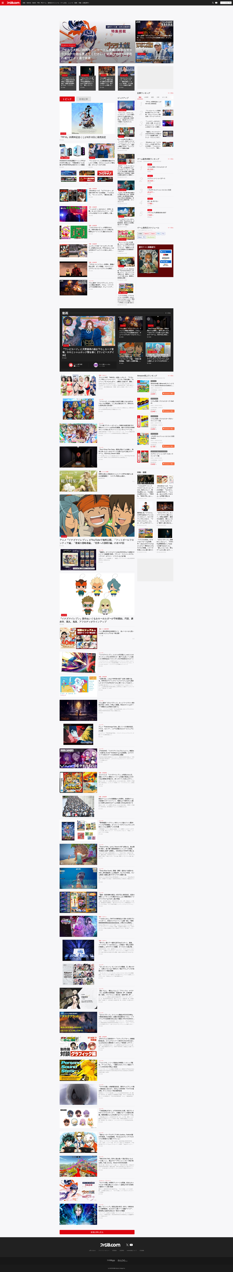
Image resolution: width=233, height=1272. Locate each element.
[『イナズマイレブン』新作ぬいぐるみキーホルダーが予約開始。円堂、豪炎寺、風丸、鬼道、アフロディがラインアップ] (97, 594)
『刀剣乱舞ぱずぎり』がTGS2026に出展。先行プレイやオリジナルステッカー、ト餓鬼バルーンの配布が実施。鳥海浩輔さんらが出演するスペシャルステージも (116, 1113)
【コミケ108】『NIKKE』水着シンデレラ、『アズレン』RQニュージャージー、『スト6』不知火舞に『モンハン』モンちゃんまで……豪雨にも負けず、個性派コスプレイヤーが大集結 (116, 379)
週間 (152, 97)
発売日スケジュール (53, 3)
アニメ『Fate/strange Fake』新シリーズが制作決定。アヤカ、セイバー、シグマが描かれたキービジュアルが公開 (116, 729)
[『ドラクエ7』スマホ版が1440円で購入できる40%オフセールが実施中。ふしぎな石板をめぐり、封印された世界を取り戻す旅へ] (78, 409)
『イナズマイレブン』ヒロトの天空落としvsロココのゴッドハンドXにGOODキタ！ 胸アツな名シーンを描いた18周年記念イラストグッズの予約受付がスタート (116, 657)
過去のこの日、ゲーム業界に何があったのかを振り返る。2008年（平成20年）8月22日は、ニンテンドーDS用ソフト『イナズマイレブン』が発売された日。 (117, 782)
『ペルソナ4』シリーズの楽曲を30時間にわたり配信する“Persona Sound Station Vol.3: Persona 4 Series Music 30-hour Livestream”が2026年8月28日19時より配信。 (116, 1070)
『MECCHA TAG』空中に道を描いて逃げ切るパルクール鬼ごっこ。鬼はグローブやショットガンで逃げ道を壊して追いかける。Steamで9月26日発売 (116, 1161)
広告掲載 (142, 1250)
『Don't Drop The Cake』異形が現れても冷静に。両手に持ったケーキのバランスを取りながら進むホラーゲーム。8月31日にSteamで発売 (158, 332)
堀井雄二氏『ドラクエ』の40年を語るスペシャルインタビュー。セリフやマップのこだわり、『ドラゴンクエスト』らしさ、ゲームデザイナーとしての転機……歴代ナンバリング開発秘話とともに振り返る (145, 518)
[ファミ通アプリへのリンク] (111, 1260)
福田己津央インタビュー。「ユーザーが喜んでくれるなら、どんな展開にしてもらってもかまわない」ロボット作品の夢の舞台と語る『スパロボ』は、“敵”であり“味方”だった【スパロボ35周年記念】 (154, 58)
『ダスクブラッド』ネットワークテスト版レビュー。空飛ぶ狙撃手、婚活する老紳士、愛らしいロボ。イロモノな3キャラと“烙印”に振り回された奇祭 (165, 518)
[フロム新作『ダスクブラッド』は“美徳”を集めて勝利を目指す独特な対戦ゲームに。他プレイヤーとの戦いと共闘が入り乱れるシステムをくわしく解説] (106, 71)
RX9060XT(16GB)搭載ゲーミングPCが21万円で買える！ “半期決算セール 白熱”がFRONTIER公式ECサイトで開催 (72, 163)
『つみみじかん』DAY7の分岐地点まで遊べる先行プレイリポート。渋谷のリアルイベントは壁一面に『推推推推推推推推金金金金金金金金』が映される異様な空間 (116, 921)
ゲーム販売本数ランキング (148, 159)
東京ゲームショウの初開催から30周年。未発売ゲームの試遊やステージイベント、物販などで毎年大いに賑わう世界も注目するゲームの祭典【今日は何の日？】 (116, 801)
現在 (140, 97)
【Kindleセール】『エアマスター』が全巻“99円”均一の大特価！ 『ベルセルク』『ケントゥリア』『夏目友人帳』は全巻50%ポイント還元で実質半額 (101, 193)
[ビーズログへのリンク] (122, 1260)
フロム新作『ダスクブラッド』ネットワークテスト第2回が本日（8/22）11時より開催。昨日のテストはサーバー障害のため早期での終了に (116, 705)
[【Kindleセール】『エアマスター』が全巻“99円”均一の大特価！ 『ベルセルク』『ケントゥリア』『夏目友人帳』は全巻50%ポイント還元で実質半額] (73, 195)
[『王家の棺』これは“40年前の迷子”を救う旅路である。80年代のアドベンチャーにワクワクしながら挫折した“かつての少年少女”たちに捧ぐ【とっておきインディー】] (158, 349)
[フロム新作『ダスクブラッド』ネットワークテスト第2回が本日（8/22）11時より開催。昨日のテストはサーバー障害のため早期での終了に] (78, 710)
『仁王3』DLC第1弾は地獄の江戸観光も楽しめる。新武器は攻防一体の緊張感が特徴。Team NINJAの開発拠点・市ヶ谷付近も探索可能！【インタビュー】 (126, 197)
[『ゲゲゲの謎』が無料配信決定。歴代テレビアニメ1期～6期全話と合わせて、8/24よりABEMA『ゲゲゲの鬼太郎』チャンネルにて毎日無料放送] (78, 1094)
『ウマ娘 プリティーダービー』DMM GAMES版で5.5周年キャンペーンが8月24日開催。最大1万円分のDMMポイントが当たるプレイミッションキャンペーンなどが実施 (116, 427)
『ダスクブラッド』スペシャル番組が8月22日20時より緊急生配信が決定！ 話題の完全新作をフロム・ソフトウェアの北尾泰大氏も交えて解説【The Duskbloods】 (68, 81)
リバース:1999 (104, 471)
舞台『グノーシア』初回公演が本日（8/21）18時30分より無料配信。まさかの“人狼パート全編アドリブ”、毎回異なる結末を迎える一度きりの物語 (116, 1209)
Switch (34, 3)
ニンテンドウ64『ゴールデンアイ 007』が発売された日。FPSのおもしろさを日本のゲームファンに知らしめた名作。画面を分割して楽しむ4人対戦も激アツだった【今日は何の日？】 (101, 248)
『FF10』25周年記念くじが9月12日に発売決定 (83, 137)
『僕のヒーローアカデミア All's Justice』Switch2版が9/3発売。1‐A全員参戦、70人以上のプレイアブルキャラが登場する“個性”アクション (116, 1137)
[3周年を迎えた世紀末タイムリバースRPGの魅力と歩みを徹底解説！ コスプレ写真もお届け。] (78, 481)
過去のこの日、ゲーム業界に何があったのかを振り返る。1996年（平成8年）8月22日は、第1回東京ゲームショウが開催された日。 (117, 805)
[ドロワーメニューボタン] (2, 2)
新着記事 (83, 99)
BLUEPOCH (102, 478)
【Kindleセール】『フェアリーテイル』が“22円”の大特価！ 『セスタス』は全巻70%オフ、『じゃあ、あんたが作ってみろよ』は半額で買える (165, 491)
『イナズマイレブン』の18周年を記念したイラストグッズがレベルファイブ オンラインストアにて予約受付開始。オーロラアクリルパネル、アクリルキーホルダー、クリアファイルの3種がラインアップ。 (116, 662)
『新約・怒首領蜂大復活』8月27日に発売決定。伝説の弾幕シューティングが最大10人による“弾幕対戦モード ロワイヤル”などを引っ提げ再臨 (117, 897)
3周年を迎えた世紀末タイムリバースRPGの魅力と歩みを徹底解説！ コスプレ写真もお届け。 (116, 475)
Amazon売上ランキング (147, 375)
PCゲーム (44, 3)
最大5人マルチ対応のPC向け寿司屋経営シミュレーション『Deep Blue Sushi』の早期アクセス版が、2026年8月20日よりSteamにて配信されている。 (117, 878)
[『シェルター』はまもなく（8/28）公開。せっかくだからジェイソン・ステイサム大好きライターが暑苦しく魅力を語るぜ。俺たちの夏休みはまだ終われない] (73, 214)
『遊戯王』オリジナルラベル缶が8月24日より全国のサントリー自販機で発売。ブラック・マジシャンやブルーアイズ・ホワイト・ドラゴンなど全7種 (153, 134)
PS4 (163, 233)
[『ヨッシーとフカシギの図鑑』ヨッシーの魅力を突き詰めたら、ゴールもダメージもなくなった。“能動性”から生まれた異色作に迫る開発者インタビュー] (126, 235)
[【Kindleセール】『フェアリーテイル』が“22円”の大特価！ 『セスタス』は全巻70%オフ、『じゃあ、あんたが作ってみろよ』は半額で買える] (165, 479)
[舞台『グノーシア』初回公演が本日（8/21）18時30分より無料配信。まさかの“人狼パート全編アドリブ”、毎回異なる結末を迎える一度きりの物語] (78, 1214)
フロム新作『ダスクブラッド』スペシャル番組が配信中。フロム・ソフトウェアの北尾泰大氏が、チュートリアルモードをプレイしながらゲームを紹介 (154, 37)
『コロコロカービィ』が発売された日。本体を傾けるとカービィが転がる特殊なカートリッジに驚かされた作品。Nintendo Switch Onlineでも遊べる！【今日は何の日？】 (101, 229)
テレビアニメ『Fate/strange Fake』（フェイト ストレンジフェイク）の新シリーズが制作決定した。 (116, 733)
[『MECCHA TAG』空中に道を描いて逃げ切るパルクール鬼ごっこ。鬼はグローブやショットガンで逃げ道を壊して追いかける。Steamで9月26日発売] (78, 1166)
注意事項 (122, 1250)
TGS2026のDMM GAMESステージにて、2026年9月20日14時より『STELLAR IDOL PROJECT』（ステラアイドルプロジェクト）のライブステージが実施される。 (116, 758)
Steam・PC (141, 237)
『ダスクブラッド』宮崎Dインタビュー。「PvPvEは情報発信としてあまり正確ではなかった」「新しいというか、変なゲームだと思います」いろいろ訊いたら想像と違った (87, 81)
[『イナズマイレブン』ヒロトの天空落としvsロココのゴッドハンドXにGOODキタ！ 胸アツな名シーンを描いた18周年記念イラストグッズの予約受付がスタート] (78, 662)
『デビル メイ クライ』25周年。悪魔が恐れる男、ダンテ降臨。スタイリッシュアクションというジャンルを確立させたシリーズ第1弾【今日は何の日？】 (101, 266)
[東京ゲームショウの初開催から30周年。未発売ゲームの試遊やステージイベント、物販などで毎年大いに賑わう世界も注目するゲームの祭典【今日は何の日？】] (78, 806)
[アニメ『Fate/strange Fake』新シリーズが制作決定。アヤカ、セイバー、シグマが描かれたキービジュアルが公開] (78, 734)
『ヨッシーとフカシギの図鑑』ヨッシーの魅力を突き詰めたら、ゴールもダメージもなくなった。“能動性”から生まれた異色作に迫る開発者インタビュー (126, 246)
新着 (24, 3)
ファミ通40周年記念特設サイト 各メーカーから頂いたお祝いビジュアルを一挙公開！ (116, 632)
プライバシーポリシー (103, 1250)
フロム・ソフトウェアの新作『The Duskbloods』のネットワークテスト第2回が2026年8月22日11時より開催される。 (116, 709)
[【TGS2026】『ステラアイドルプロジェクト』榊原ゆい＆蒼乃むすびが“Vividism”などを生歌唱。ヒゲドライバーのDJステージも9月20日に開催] (78, 758)
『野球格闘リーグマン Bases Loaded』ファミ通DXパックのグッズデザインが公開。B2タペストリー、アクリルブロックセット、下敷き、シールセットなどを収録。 (116, 830)
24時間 (146, 97)
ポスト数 (164, 97)
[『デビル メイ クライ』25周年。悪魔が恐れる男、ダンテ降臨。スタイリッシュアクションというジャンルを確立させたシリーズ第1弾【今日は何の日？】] (73, 269)
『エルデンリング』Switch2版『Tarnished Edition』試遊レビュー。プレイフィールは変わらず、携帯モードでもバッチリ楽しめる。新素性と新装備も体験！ (126, 273)
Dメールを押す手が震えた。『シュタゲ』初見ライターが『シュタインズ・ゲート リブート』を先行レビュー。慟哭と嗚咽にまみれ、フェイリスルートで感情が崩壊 (126, 143)
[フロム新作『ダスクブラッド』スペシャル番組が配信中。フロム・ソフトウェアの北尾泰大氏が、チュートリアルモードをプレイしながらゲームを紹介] (154, 31)
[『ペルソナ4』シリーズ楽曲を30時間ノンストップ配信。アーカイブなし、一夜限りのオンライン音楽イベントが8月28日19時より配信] (78, 1070)
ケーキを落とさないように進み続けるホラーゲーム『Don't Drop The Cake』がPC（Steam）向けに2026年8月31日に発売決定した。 (117, 456)
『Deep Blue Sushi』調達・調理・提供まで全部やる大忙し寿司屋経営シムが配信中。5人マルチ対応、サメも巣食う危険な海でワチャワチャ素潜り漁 (116, 873)
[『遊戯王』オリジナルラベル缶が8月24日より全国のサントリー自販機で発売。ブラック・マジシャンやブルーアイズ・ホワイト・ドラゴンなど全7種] (168, 134)
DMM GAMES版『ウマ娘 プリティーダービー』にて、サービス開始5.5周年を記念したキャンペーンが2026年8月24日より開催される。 (117, 432)
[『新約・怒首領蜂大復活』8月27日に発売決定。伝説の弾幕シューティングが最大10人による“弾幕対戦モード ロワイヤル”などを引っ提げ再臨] (78, 902)
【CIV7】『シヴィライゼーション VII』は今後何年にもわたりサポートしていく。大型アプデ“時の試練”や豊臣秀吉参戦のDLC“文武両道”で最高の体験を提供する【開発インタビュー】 (126, 170)
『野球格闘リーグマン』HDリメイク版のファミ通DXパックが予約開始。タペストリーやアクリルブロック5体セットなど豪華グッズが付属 (116, 825)
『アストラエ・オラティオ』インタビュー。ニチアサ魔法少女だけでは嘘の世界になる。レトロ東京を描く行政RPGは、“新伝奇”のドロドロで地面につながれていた (126, 117)
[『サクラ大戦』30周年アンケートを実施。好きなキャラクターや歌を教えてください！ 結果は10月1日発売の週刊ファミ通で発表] (97, 42)
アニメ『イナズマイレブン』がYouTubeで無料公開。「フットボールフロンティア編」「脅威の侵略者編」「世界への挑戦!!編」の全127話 (130, 358)
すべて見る (170, 93)
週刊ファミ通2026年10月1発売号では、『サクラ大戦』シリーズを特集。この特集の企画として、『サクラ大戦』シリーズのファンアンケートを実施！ (116, 1190)
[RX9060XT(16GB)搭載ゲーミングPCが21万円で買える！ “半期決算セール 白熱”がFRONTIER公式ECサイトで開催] (73, 150)
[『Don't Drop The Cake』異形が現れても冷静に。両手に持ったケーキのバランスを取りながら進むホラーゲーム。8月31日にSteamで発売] (158, 323)
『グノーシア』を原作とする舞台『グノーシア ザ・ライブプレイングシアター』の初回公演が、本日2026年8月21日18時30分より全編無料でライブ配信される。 (116, 1214)
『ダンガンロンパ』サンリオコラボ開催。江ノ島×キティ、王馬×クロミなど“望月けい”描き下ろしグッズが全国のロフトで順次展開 (116, 969)
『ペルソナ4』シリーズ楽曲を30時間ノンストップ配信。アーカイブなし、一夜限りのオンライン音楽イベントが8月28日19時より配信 (116, 1065)
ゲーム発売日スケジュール (148, 228)
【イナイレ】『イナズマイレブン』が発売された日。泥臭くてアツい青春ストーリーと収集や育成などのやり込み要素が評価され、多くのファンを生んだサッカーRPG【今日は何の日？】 (116, 777)
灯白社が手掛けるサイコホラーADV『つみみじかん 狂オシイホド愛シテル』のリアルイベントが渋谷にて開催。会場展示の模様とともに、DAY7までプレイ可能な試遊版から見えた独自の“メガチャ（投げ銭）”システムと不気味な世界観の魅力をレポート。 (116, 926)
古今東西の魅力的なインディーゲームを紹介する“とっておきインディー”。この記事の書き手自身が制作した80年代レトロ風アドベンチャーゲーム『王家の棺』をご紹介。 (116, 686)
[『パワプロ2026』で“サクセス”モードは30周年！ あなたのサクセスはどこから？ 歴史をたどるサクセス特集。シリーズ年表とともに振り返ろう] (126, 288)
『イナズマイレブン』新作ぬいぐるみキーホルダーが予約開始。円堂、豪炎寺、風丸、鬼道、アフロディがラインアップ (96, 620)
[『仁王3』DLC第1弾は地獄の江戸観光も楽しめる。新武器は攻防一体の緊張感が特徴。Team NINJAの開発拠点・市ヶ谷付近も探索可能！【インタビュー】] (126, 185)
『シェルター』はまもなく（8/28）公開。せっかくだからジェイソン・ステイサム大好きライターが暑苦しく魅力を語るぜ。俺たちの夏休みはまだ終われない (101, 211)
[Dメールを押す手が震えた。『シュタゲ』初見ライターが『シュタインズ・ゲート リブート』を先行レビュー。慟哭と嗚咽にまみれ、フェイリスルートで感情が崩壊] (126, 132)
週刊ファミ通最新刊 (147, 247)
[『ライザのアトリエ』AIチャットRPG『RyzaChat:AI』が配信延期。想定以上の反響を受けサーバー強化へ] (126, 212)
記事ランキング (143, 93)
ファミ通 (101, 635)
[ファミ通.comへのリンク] (13, 3)
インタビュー (141, 54)
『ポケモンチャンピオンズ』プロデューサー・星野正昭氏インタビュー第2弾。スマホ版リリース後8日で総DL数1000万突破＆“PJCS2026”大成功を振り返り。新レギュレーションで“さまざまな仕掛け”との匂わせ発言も (126, 81)
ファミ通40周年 (105, 629)
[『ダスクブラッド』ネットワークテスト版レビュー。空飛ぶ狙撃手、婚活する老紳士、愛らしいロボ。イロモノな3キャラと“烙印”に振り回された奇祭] (165, 506)
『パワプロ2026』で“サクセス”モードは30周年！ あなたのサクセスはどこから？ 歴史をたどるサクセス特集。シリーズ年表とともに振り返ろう (126, 299)
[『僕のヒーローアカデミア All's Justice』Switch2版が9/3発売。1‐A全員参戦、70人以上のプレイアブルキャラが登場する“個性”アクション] (78, 1142)
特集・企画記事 (83, 3)
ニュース (70, 3)
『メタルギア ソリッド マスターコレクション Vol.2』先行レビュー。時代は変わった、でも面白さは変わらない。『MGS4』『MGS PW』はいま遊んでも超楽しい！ (145, 491)
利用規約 (114, 1250)
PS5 (38, 3)
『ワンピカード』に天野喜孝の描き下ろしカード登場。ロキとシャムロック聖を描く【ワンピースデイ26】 (102, 163)
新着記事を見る (97, 1232)
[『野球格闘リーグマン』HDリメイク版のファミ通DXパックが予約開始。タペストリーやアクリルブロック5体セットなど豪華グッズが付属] (78, 830)
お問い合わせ (92, 1250)
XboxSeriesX (151, 237)
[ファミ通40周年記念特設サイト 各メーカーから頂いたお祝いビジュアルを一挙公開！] (78, 638)
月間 (158, 97)
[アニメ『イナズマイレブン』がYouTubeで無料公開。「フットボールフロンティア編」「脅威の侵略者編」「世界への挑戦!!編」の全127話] (130, 349)
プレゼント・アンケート (68, 45)
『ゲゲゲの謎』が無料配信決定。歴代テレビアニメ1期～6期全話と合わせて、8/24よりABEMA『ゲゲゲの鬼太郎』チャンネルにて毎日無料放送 (116, 1089)
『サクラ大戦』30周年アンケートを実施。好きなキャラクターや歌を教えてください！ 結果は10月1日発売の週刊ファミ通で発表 (96, 54)
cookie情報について (132, 1250)
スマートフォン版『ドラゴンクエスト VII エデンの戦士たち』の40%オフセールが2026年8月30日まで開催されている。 (116, 408)
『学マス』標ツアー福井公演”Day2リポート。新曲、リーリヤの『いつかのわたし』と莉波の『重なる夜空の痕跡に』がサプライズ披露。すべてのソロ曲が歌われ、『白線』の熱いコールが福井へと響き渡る (116, 945)
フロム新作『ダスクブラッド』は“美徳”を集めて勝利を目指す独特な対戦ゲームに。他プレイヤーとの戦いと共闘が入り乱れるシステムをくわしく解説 (106, 81)
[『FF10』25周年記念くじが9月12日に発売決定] (87, 118)
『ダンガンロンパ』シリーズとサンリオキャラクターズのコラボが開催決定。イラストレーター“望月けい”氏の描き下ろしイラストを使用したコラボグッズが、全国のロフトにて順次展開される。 (116, 974)
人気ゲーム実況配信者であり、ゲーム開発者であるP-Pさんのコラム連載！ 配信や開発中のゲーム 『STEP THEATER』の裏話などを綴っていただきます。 (116, 1046)
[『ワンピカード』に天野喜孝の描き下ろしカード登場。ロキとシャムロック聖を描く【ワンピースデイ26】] (102, 150)
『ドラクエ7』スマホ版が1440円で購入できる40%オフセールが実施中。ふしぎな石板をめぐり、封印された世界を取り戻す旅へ (116, 403)
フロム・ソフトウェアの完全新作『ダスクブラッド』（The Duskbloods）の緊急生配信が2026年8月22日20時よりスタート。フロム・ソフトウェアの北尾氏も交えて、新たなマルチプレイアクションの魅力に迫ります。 (116, 1022)
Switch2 (29, 3)
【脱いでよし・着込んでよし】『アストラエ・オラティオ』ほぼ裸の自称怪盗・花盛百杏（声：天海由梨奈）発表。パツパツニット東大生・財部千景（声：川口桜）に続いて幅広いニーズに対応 (116, 993)
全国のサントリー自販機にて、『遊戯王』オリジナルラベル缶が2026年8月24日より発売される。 (117, 559)
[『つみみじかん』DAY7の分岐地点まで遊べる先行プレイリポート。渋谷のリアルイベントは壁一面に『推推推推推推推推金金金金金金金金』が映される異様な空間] (78, 926)
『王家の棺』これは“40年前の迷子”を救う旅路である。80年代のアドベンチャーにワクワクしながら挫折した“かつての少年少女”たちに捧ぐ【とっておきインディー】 (158, 358)
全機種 (140, 233)
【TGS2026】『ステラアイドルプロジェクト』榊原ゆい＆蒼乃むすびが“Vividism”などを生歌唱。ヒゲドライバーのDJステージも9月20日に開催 (116, 753)
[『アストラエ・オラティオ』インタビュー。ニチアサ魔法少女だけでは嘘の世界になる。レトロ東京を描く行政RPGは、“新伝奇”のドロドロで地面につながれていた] (126, 105)
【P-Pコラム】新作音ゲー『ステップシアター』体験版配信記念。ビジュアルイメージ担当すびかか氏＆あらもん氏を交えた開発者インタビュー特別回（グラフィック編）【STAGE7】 (117, 1041)
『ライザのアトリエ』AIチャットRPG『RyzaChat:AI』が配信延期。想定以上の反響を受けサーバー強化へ (126, 221)
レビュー (103, 75)
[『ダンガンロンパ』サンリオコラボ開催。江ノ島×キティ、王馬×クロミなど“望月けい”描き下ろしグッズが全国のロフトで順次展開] (78, 974)
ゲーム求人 (64, 3)
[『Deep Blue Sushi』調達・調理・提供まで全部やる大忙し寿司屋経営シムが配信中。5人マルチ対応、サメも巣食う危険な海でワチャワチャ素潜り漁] (78, 878)
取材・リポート (103, 375)
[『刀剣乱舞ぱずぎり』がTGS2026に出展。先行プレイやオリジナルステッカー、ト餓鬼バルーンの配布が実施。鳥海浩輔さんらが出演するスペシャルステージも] (78, 1118)
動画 (76, 3)
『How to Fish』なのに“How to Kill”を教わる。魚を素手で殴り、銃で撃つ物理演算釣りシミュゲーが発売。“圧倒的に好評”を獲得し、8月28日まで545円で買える (117, 849)
